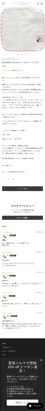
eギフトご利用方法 (9, 351)
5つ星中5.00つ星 (28, 210)
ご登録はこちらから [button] (22, 402)
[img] (7, 232)
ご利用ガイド (7, 347)
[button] (7, 70)
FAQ (3, 355)
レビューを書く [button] (22, 218)
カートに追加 (22, 189)
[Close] (41, 360)
